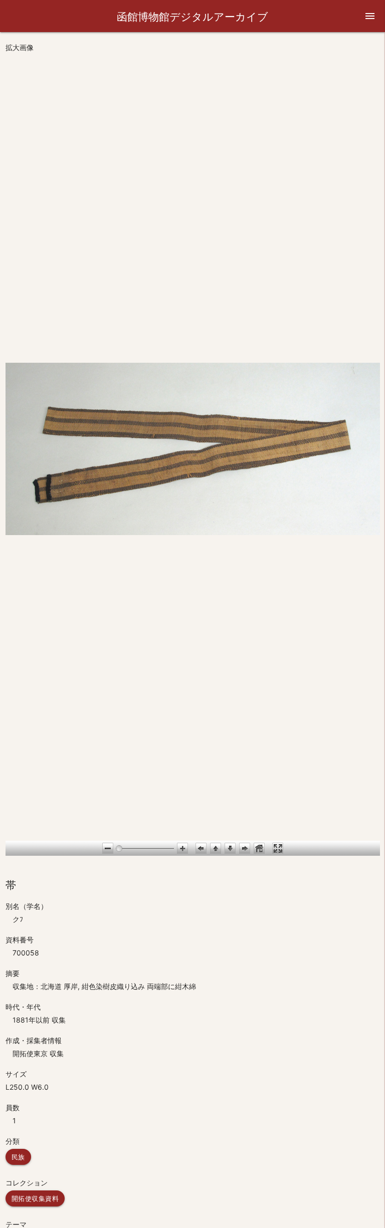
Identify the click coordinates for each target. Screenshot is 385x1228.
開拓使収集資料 (35, 1198)
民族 (18, 1157)
